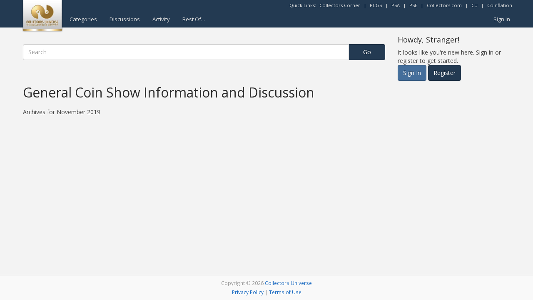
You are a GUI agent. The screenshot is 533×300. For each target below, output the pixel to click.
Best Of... (193, 19)
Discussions (125, 19)
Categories (83, 19)
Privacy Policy (248, 292)
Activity (161, 19)
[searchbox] (186, 52)
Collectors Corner (339, 5)
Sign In (501, 19)
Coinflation (499, 5)
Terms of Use (285, 292)
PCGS (376, 5)
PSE (413, 5)
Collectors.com (444, 5)
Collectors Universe (288, 283)
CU (474, 5)
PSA (395, 5)
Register (444, 73)
